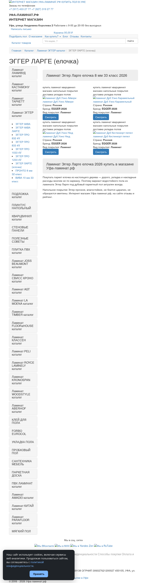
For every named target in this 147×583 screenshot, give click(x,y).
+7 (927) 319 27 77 (42, 9)
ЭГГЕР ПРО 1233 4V (20, 157)
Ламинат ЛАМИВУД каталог (19, 73)
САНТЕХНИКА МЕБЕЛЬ (22, 462)
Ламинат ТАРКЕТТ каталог (18, 101)
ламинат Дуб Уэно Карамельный (112, 101)
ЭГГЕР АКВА (22, 124)
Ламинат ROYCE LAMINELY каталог (23, 365)
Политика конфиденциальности (76, 554)
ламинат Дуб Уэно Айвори (58, 101)
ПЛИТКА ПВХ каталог (21, 251)
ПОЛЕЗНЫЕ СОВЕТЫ (20, 240)
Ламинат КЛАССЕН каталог (19, 340)
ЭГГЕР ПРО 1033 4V (20, 150)
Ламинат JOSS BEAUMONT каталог (22, 264)
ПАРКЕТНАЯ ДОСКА (21, 473)
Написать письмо (21, 29)
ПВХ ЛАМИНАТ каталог (22, 485)
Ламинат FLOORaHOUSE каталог (23, 326)
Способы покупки (109, 554)
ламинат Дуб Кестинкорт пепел (111, 136)
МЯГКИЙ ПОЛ (21, 531)
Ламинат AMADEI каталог (23, 496)
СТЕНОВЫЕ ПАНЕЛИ (20, 228)
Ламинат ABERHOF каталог (19, 408)
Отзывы (74, 36)
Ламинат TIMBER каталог (23, 313)
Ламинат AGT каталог (21, 290)
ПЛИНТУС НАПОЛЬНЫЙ (21, 206)
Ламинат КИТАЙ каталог (23, 507)
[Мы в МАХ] (62, 545)
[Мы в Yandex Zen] (82, 545)
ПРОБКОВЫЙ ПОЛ (21, 451)
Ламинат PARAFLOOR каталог (20, 520)
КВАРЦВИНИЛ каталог (22, 217)
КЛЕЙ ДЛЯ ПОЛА (19, 421)
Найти (130, 40)
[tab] (23, 72)
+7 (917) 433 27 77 (20, 9)
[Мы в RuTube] (103, 545)
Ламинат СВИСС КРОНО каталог (22, 278)
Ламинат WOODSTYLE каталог (21, 394)
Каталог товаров (21, 42)
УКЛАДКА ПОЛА (23, 442)
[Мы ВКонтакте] (44, 545)
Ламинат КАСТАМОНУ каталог (20, 87)
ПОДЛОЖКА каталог (20, 195)
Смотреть (50, 117)
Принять (38, 574)
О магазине (35, 36)
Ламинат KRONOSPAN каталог (21, 380)
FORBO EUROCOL (19, 432)
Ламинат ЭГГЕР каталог (23, 114)
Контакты (86, 36)
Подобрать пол (18, 36)
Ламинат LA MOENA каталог (22, 302)
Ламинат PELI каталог (21, 352)
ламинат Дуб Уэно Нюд (56, 136)
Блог (65, 36)
